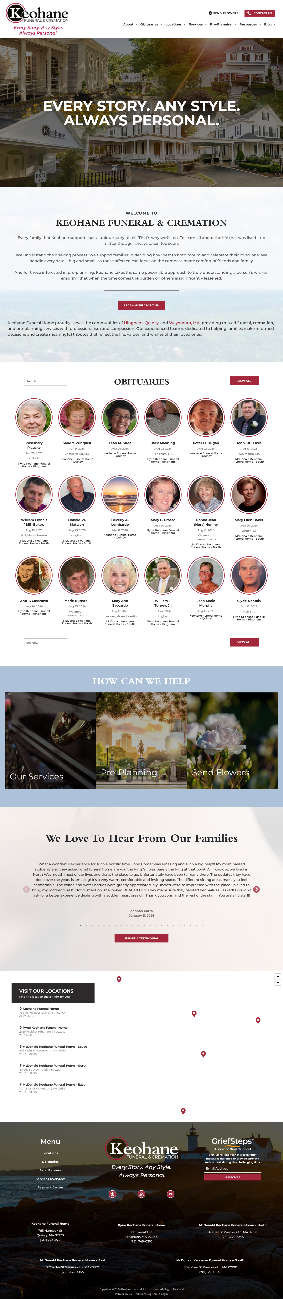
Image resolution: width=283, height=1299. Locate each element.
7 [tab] (115, 926)
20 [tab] (191, 926)
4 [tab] (98, 926)
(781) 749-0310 (141, 1241)
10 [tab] (133, 926)
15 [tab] (162, 926)
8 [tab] (121, 926)
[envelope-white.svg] (170, 1196)
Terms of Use (142, 1294)
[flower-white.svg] (112, 1196)
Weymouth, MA (184, 322)
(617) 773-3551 (50, 1240)
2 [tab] (87, 926)
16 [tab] (167, 926)
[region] (141, 1048)
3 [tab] (92, 926)
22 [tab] (202, 926)
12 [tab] (144, 926)
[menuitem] (130, 24)
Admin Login (160, 1294)
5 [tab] (104, 926)
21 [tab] (196, 926)
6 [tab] (110, 926)
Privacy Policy (123, 1294)
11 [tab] (139, 926)
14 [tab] (156, 926)
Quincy (151, 322)
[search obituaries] (62, 381)
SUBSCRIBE (232, 1177)
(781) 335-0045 (233, 1237)
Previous (26, 890)
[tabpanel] (141, 884)
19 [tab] (185, 926)
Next (256, 890)
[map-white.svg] (141, 1196)
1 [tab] (81, 926)
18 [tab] (179, 926)
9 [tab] (127, 926)
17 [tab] (173, 926)
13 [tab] (150, 926)
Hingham (133, 322)
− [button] (278, 982)
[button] (259, 13)
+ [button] (278, 976)
